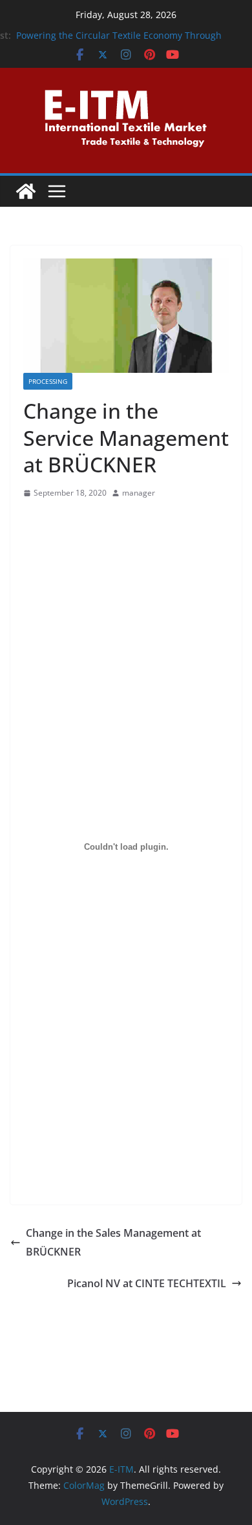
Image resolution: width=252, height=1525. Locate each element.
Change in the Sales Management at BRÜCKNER (113, 1242)
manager (138, 492)
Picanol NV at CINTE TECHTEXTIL (146, 1283)
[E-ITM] (25, 191)
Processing (47, 381)
